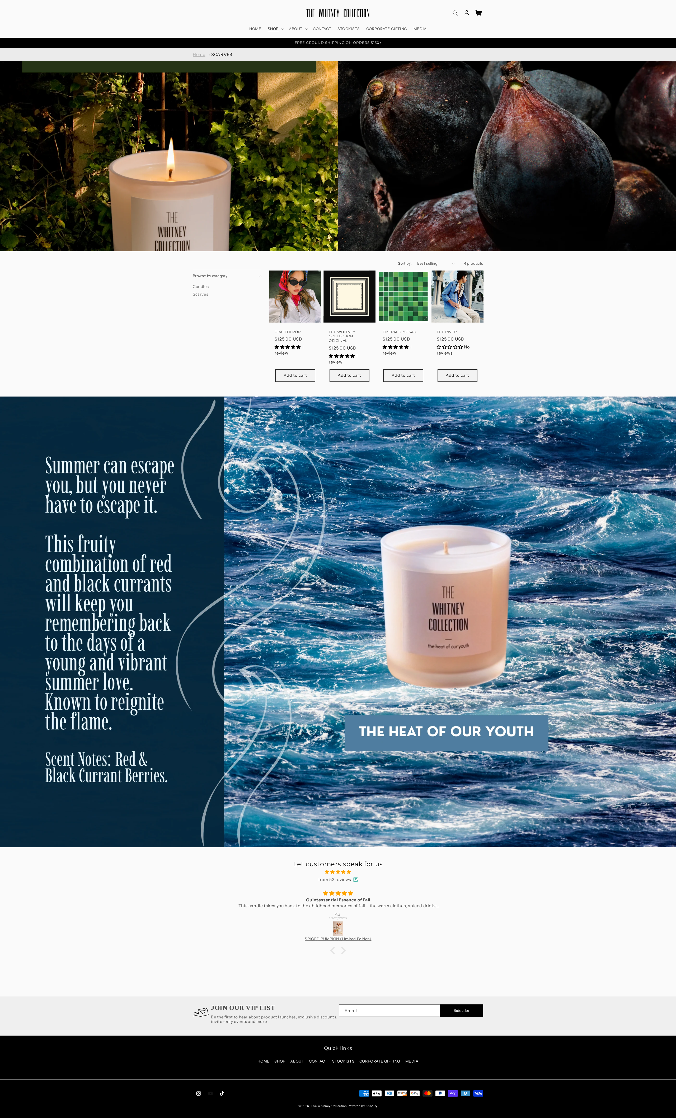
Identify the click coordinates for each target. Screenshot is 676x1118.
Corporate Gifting (379, 1061)
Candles (201, 286)
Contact (318, 1061)
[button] (275, 28)
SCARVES (221, 54)
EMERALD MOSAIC (400, 331)
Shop (279, 1061)
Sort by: (405, 263)
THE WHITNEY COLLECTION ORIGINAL (342, 336)
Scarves (200, 294)
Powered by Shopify (363, 1106)
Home (199, 54)
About (297, 1061)
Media (412, 1061)
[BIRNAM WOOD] (338, 928)
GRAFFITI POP (288, 331)
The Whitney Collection (329, 1106)
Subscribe (461, 1011)
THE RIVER (447, 331)
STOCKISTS (343, 1061)
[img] (338, 872)
